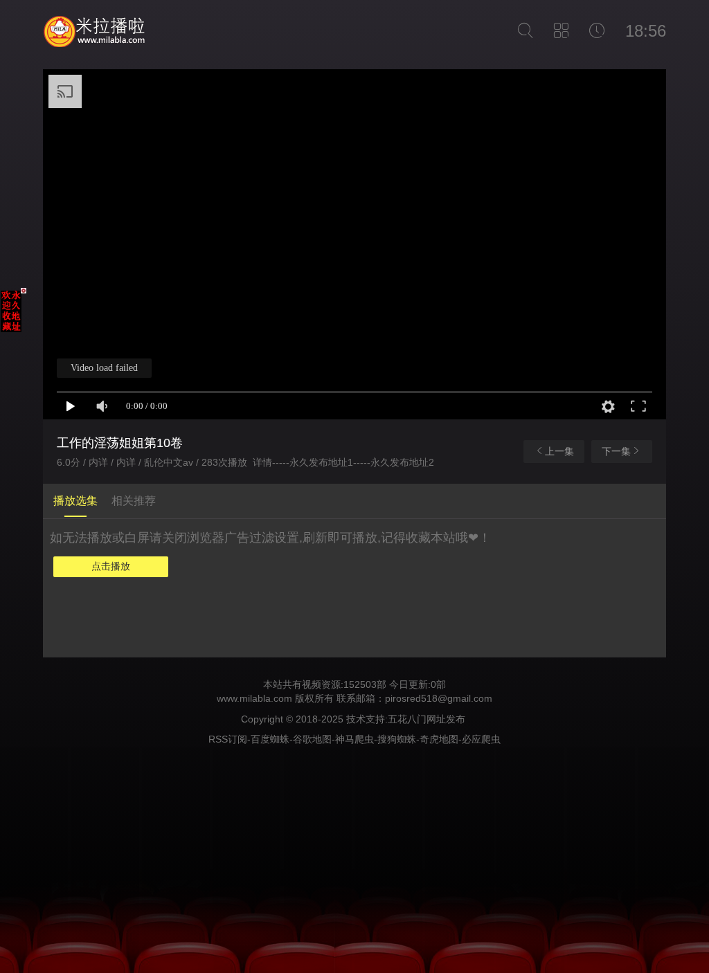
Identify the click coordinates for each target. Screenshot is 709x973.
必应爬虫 (481, 739)
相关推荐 (133, 501)
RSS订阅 (227, 739)
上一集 (559, 451)
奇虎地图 (439, 739)
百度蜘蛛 (270, 739)
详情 (262, 462)
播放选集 (75, 501)
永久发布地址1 (321, 462)
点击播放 (110, 566)
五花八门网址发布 (426, 719)
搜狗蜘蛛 (396, 739)
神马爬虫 (354, 739)
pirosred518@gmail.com (438, 698)
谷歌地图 (312, 739)
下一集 (616, 451)
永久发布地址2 (402, 462)
